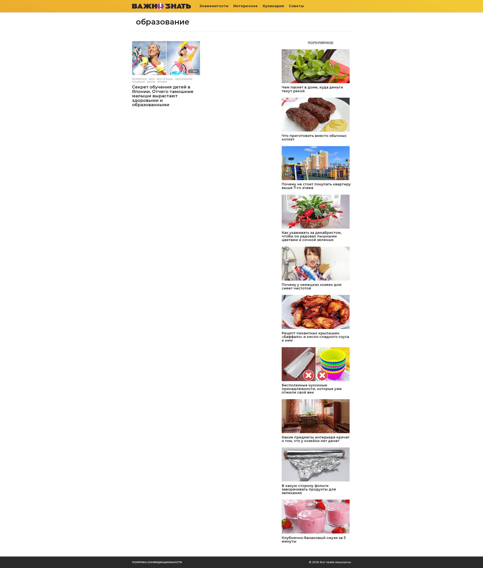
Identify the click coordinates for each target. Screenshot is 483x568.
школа (151, 82)
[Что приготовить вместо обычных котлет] (316, 115)
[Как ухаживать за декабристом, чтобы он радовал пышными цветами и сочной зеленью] (316, 212)
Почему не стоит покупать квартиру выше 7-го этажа (316, 186)
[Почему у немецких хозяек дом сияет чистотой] (316, 264)
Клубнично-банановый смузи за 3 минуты (314, 539)
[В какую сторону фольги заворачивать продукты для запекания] (316, 464)
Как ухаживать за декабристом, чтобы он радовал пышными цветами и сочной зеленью (311, 236)
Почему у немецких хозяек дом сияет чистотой (311, 286)
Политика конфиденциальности (157, 562)
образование (183, 79)
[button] (348, 6)
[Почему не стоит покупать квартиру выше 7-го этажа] (316, 163)
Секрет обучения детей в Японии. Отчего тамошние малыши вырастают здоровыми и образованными (162, 95)
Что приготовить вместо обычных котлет (314, 137)
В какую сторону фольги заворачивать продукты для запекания (309, 489)
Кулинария (273, 6)
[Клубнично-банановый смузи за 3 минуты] (316, 517)
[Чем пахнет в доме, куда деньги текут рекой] (316, 66)
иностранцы (165, 79)
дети (152, 79)
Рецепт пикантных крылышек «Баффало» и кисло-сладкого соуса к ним (315, 337)
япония (162, 82)
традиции (138, 82)
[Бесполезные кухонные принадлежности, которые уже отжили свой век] (316, 364)
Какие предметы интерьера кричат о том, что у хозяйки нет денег (316, 439)
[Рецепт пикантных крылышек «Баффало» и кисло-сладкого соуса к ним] (316, 312)
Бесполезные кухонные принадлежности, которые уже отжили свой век (312, 389)
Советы (296, 6)
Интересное (245, 6)
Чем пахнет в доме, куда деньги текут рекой (312, 89)
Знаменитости (213, 6)
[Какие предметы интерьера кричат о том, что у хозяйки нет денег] (316, 416)
